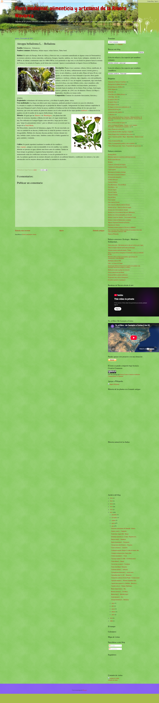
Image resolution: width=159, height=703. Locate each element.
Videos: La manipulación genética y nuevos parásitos (121, 143)
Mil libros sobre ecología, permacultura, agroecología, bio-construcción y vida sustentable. (123, 257)
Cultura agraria (112, 169)
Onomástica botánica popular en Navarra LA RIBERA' (122, 227)
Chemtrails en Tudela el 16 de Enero (117, 82)
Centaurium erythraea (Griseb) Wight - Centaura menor (125, 578)
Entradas (112, 645)
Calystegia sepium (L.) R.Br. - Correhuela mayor (123, 558)
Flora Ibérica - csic (113, 187)
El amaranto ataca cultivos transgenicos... (118, 277)
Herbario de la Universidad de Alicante (118, 210)
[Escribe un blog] (43, 170)
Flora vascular (111, 200)
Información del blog (113, 109)
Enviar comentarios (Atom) (29, 234)
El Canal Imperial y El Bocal (115, 87)
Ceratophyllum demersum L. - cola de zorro (122, 572)
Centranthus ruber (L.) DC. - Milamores (121, 575)
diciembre (114, 515)
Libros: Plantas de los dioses (115, 129)
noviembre (114, 517)
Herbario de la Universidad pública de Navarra (120, 215)
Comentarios (113, 649)
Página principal (23, 26)
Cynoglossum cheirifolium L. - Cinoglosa (121, 545)
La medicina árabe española (115, 112)
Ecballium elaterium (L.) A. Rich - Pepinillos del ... (124, 537)
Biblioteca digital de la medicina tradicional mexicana (121, 157)
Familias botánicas (113, 182)
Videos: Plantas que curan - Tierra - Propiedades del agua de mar (124, 146)
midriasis (84, 110)
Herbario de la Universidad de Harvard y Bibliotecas (121, 212)
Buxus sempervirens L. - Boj (118, 589)
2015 (111, 501)
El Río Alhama (112, 89)
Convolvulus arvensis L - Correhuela (120, 564)
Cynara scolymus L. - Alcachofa (119, 547)
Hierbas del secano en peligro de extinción (118, 270)
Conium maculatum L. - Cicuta (119, 556)
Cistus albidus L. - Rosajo (117, 561)
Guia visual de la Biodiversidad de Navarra (119, 205)
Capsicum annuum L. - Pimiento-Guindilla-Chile (123, 580)
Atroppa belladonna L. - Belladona (120, 600)
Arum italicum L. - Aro (117, 597)
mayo (113, 603)
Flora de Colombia (113, 195)
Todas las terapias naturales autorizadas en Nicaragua (121, 247)
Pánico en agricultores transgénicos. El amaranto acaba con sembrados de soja (126, 253)
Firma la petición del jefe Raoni (116, 272)
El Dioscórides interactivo (114, 177)
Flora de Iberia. (112, 197)
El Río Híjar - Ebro (113, 97)
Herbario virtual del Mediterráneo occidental (119, 220)
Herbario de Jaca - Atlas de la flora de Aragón (119, 207)
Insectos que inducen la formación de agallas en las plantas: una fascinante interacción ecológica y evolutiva (124, 266)
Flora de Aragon (112, 190)
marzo (113, 609)
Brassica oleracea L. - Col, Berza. (119, 591)
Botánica (110, 162)
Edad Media (29, 125)
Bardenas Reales (112, 154)
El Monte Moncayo (113, 179)
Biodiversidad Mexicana (114, 159)
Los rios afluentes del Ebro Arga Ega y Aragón (120, 132)
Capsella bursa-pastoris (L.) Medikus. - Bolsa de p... (124, 583)
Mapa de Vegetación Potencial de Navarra (118, 222)
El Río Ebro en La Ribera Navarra (116, 94)
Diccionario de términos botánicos (117, 174)
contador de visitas (113, 680)
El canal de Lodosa (113, 99)
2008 (111, 621)
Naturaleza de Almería (114, 225)
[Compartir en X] (45, 170)
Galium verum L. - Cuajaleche (119, 531)
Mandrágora (48, 115)
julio (113, 526)
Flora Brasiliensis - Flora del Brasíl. (117, 185)
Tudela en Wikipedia (113, 234)
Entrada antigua (98, 230)
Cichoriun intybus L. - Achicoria (119, 569)
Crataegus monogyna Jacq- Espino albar (121, 553)
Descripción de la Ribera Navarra (116, 84)
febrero (114, 612)
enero (113, 614)
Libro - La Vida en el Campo (115, 263)
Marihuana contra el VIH (114, 261)
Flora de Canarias (112, 192)
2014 (111, 504)
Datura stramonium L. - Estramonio (120, 542)
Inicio (62, 230)
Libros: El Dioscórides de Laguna (116, 122)
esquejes (23, 147)
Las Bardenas (111, 114)
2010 (111, 618)
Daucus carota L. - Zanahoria (118, 539)
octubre (114, 520)
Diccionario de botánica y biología (117, 172)
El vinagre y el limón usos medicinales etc (118, 107)
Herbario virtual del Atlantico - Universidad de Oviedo (122, 217)
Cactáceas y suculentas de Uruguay (117, 164)
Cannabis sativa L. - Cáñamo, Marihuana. (121, 586)
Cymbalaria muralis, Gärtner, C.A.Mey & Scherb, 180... (125, 550)
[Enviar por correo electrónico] (41, 170)
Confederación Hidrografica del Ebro (117, 167)
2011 (111, 512)
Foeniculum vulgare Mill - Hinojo (120, 534)
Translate (120, 44)
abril (113, 606)
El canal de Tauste (112, 102)
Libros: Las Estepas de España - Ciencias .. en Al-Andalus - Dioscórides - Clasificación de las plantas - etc (123, 126)
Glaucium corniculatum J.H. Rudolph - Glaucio (123, 528)
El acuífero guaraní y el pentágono (117, 280)
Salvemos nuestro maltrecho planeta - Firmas (119, 250)
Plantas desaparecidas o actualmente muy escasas (120, 134)
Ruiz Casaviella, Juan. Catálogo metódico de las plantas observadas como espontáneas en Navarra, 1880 (125, 230)
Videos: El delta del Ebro (114, 141)
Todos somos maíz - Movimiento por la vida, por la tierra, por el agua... (126, 245)
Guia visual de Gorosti (113, 202)
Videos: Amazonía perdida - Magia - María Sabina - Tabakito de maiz (125, 137)
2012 (111, 509)
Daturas (37, 115)
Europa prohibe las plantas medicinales (118, 275)
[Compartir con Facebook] (47, 170)
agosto (113, 523)
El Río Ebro (111, 92)
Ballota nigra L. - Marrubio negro (119, 594)
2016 (111, 498)
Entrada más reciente (22, 230)
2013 (111, 506)
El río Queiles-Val (112, 104)
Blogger (85, 690)
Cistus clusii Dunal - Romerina (119, 567)
